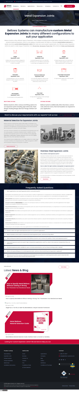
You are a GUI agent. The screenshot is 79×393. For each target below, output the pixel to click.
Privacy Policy (72, 385)
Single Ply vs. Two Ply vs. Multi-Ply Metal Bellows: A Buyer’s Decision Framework (28, 307)
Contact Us (25, 358)
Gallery (42, 360)
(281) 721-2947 (63, 354)
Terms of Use (65, 385)
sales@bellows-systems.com (22, 1)
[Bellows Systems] (7, 6)
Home (33, 20)
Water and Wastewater (67, 46)
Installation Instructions (9, 365)
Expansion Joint (7, 356)
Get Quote (69, 6)
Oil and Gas (36, 46)
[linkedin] (63, 359)
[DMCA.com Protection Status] (3, 390)
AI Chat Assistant (26, 367)
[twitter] (59, 359)
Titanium (18, 135)
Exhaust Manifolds (8, 360)
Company (43, 356)
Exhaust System (8, 358)
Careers (24, 360)
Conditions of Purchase (46, 365)
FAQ (23, 363)
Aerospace (43, 46)
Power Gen (49, 46)
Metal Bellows (7, 354)
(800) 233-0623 (9, 1)
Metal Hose (6, 363)
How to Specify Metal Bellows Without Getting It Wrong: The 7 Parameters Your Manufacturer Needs (34, 298)
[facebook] (61, 359)
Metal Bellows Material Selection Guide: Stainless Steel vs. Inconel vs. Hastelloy (28, 337)
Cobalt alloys (13, 135)
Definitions (43, 363)
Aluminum (23, 135)
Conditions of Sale (26, 365)
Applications (44, 354)
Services (24, 356)
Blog (42, 358)
